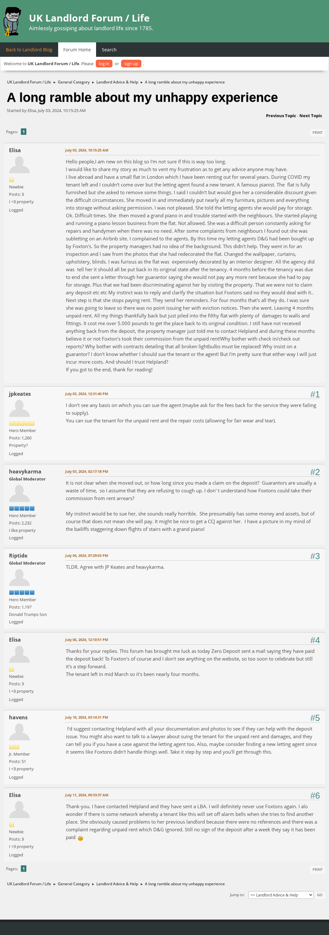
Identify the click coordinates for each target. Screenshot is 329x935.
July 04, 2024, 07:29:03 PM (86, 555)
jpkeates (20, 393)
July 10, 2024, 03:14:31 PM (86, 717)
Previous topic (281, 115)
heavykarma (25, 471)
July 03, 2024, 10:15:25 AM (86, 150)
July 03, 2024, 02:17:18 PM (86, 471)
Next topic (310, 115)
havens (18, 717)
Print (318, 132)
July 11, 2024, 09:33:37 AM (86, 794)
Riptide (18, 555)
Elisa (15, 150)
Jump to (237, 894)
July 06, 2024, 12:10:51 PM (86, 639)
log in (104, 63)
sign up (131, 63)
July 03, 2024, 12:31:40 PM (86, 393)
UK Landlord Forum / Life (89, 17)
